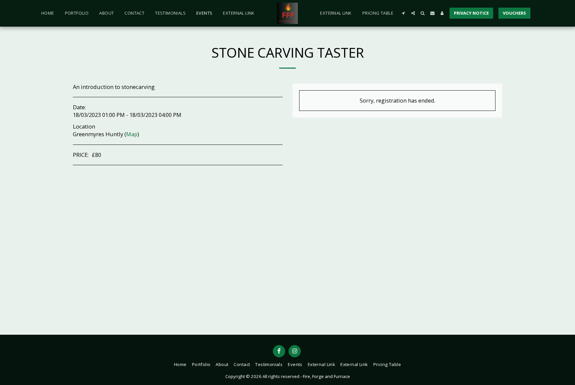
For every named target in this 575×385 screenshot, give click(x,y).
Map (131, 134)
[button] (403, 13)
